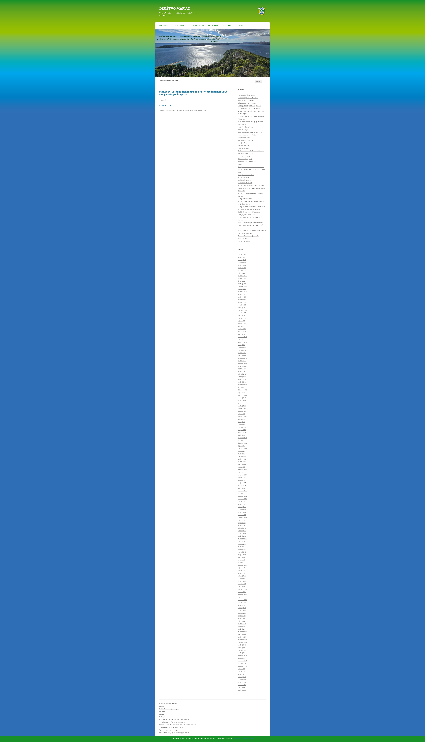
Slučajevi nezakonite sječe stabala (249, 212)
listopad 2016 (242, 443)
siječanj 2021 (242, 334)
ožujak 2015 (242, 483)
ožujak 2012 (242, 555)
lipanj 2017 (241, 422)
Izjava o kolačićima (247, 738)
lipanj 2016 (241, 454)
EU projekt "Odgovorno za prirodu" (249, 106)
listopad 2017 (242, 411)
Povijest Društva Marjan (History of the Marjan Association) (177, 725)
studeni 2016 (242, 440)
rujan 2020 (241, 339)
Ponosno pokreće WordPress (168, 703)
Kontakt (227, 25)
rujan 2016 (241, 446)
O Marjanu (164, 25)
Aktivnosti (180, 25)
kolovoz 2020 (242, 342)
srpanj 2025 (241, 278)
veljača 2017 (242, 432)
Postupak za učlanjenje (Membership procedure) (174, 719)
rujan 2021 (241, 321)
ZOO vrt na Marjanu (244, 241)
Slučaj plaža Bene (243, 177)
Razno (195, 111)
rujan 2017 (241, 414)
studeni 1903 (242, 664)
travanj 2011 (242, 579)
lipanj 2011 (241, 573)
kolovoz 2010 (242, 600)
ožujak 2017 (242, 430)
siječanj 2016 (242, 464)
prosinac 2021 (242, 318)
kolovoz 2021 (242, 324)
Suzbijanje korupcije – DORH (247, 215)
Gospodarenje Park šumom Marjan (249, 108)
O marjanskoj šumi (244, 148)
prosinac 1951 (242, 650)
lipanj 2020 (241, 345)
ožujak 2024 (242, 297)
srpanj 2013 (241, 523)
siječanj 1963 (242, 648)
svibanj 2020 (242, 347)
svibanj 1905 (242, 658)
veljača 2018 (242, 403)
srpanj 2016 (241, 451)
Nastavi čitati (165, 105)
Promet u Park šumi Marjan (247, 161)
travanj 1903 (242, 679)
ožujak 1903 (242, 682)
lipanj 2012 (241, 547)
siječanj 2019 (242, 382)
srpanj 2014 (241, 501)
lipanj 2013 (241, 525)
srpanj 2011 (241, 571)
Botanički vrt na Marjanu (246, 100)
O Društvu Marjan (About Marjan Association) (173, 722)
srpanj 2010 (241, 602)
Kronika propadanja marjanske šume (250, 132)
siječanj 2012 (242, 557)
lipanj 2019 (241, 371)
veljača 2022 (242, 313)
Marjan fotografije (244, 138)
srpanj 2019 (241, 369)
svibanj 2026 (242, 260)
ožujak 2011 (242, 581)
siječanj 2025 (242, 284)
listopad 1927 (242, 656)
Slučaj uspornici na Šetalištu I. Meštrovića (251, 207)
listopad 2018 (242, 390)
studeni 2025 (242, 270)
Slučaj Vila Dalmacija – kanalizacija (249, 209)
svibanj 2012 (242, 549)
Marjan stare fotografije (245, 140)
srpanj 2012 (241, 544)
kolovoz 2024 (242, 292)
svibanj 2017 (242, 424)
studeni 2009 (242, 613)
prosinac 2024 (242, 286)
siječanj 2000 (242, 634)
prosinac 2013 (242, 517)
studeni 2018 (242, 387)
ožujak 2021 (242, 329)
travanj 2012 (242, 552)
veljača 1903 (242, 685)
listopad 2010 (242, 594)
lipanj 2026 (241, 257)
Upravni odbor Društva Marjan (168, 730)
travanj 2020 (242, 350)
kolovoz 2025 (242, 276)
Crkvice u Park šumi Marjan (247, 103)
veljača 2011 (242, 584)
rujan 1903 (241, 669)
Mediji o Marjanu (243, 143)
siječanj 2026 (242, 268)
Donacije (240, 25)
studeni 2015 (242, 467)
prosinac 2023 (242, 300)
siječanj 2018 (242, 406)
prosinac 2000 (242, 632)
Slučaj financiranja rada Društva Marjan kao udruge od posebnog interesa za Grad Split (252, 169)
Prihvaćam (236, 738)
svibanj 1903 (242, 677)
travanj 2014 (242, 509)
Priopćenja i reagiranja (245, 159)
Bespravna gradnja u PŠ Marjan (248, 98)
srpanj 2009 (241, 616)
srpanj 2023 (241, 302)
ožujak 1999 (242, 637)
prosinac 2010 (242, 589)
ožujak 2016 (242, 459)
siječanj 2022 (242, 316)
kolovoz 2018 (242, 395)
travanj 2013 (242, 531)
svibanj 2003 (242, 626)
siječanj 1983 (242, 645)
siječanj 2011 (242, 586)
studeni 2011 (242, 563)
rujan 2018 (241, 393)
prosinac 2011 (242, 560)
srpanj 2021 (241, 326)
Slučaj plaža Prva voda (245, 183)
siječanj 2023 (242, 308)
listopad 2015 (242, 470)
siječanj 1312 (242, 690)
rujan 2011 (241, 568)
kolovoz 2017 (242, 416)
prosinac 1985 (242, 640)
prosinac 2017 (242, 409)
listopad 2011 (242, 565)
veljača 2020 (242, 353)
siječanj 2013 (242, 536)
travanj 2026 (242, 262)
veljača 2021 (242, 331)
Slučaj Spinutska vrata (245, 199)
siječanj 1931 (242, 653)
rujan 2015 (241, 472)
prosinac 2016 (242, 438)
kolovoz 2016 (242, 448)
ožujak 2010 (242, 610)
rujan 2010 (241, 597)
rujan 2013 (241, 520)
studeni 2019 (242, 361)
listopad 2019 (242, 363)
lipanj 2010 (241, 605)
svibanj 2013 (242, 528)
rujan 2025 (241, 273)
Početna (161, 706)
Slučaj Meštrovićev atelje (246, 175)
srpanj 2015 (241, 478)
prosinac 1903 (242, 661)
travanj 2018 (242, 398)
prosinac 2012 (242, 539)
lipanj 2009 (241, 618)
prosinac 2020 (242, 337)
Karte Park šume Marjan (246, 127)
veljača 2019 (242, 379)
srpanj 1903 (241, 671)
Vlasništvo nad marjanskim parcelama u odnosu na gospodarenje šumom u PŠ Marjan (251, 225)
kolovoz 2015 (242, 475)
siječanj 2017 (242, 435)
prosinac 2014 (242, 491)
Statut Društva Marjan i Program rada (171, 727)
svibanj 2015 (242, 480)
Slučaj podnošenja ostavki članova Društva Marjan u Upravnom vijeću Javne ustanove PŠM (251, 188)
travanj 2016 (242, 456)
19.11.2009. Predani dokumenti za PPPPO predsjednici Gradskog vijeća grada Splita (193, 93)
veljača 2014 (242, 515)
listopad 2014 (242, 496)
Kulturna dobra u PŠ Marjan (247, 135)
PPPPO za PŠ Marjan (244, 156)
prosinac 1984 (242, 642)
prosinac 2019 (242, 358)
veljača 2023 (242, 305)
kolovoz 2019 (242, 366)
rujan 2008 (241, 621)
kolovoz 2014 (242, 499)
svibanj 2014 (242, 507)
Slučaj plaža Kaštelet (244, 180)
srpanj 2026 (241, 254)
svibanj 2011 (242, 576)
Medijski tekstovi (243, 146)
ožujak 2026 (242, 265)
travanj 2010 (242, 608)
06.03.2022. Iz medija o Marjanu (169, 709)
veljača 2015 (242, 486)
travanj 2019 (242, 377)
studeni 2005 (242, 624)
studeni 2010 (242, 592)
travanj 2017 (242, 427)
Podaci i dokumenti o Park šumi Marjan (251, 151)
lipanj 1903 (241, 674)
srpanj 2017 (241, 419)
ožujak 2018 (242, 401)
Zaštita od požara (243, 239)
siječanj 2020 (242, 355)
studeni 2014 (242, 494)
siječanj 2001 (242, 629)
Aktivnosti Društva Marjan (184, 111)
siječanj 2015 (242, 488)
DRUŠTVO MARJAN (174, 8)
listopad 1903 (242, 666)
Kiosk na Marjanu (243, 130)
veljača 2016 (242, 462)
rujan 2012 (241, 541)
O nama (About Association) (204, 25)
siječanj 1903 (242, 687)
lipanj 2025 (241, 281)
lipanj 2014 (241, 504)
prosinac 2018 (242, 385)
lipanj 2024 (241, 294)
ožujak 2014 (242, 512)
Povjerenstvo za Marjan (245, 154)
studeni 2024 (242, 289)
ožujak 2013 (242, 533)
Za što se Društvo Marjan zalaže (248, 236)
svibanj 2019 (242, 374)
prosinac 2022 (242, 310)
